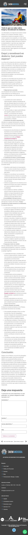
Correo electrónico (7, 424)
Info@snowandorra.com (7, 490)
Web (2, 429)
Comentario (5, 399)
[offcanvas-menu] (25, 4)
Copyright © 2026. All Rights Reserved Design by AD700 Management (14, 526)
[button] (3, 519)
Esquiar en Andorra (9, 293)
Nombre (4, 418)
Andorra (6, 115)
